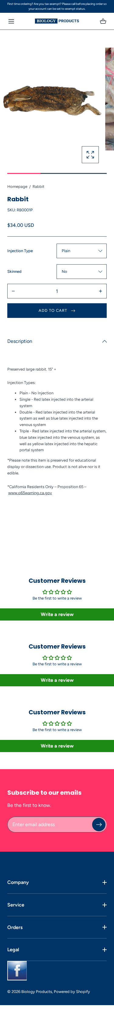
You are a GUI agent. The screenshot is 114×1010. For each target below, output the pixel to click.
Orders (14, 927)
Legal (13, 949)
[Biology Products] (57, 21)
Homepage (17, 186)
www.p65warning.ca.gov (30, 493)
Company (18, 882)
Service (15, 905)
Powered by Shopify (72, 991)
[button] (11, 21)
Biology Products (36, 991)
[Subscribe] (98, 824)
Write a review (57, 614)
